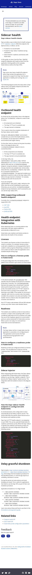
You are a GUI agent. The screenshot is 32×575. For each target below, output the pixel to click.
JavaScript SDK (8, 211)
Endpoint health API (9, 519)
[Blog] (9, 573)
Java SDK (6, 207)
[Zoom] (29, 573)
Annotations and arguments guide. (11, 510)
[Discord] (26, 573)
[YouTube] (6, 573)
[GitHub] (23, 573)
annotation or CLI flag (15, 472)
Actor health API (8, 521)
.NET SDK (6, 205)
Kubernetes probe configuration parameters (16, 523)
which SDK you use (15, 162)
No (8, 536)
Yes (3, 536)
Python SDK (7, 209)
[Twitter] (2, 573)
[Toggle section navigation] (2, 11)
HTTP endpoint (8, 44)
